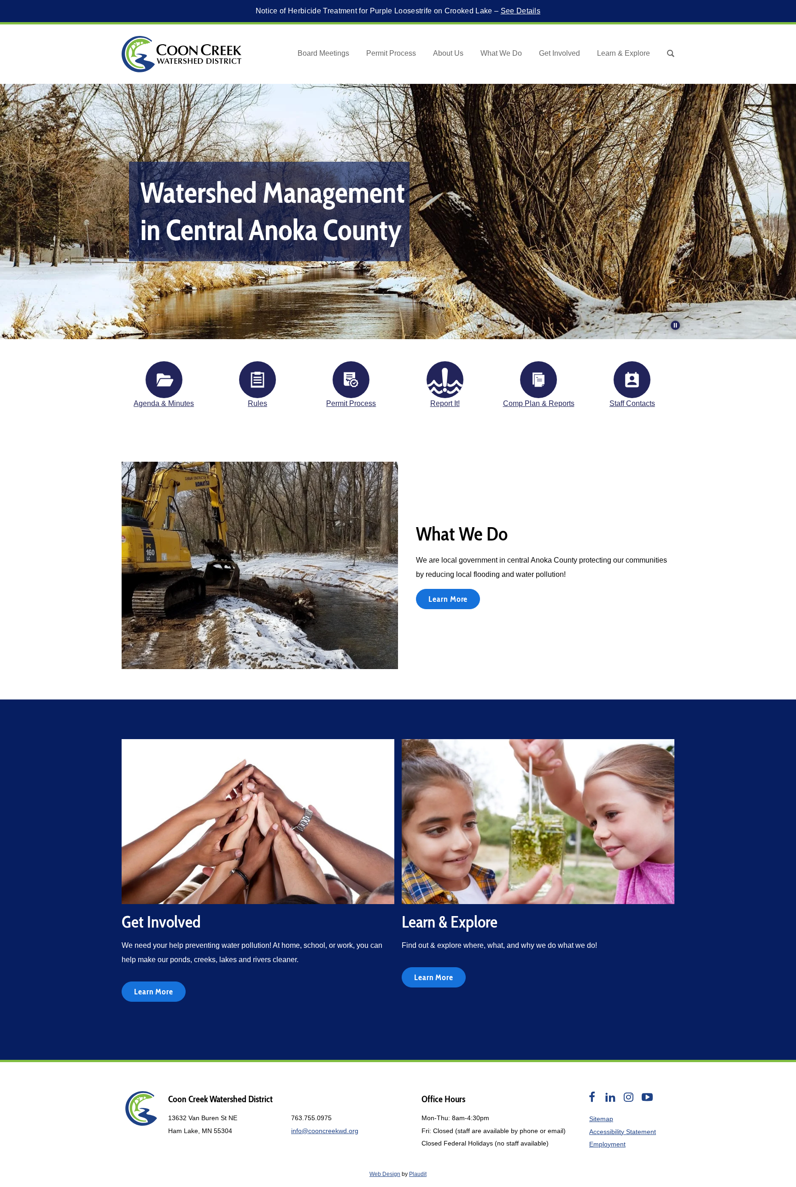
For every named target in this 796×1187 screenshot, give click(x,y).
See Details (521, 11)
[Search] (670, 54)
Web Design (384, 1174)
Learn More (448, 599)
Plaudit (418, 1174)
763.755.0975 (311, 1118)
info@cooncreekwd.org (324, 1130)
